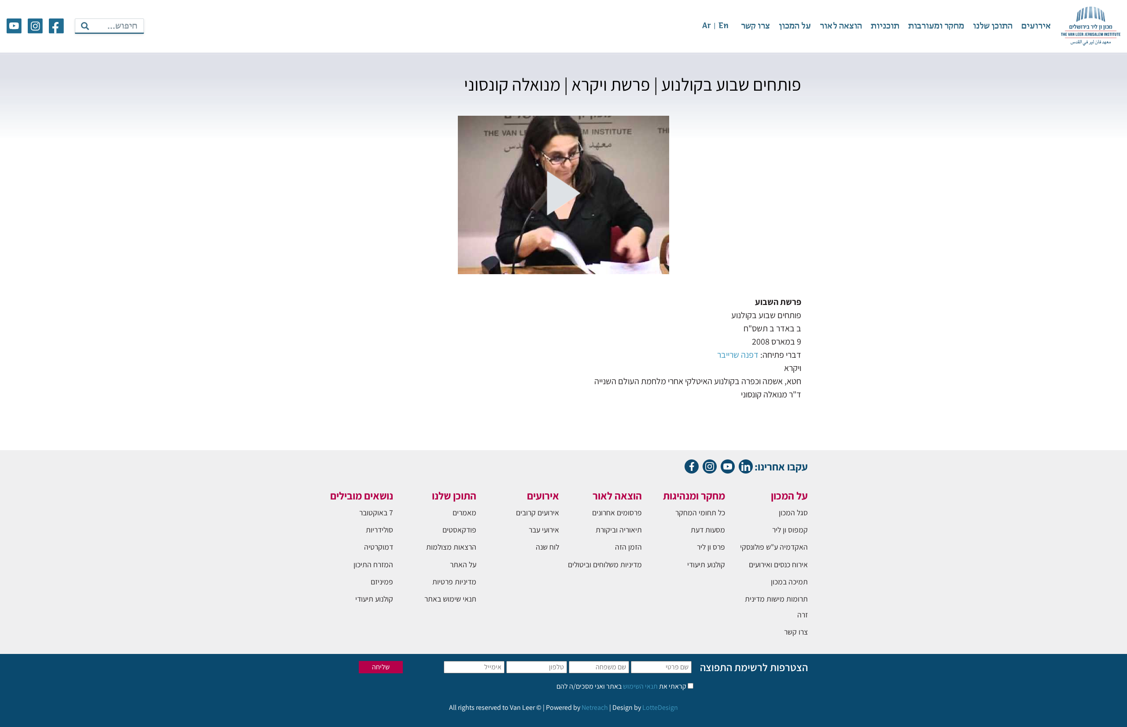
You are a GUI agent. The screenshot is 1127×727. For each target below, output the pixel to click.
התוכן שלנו (993, 26)
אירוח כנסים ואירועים (778, 564)
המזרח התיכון (373, 564)
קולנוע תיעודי (706, 564)
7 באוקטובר (376, 512)
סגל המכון (793, 512)
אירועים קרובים (537, 512)
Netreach (595, 707)
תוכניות (885, 26)
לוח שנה (547, 547)
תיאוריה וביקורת (619, 530)
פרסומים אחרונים (617, 512)
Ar (706, 26)
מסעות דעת (708, 530)
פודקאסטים (459, 530)
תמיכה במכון (789, 581)
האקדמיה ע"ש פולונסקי (774, 547)
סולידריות (379, 530)
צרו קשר (755, 26)
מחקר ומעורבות (936, 26)
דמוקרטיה (378, 547)
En (723, 26)
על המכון (795, 26)
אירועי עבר (544, 530)
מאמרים (464, 512)
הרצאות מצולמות (451, 547)
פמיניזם (382, 581)
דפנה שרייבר (738, 354)
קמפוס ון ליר (790, 530)
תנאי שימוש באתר (450, 599)
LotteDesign (660, 707)
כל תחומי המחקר (700, 512)
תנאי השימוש (640, 686)
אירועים (1036, 26)
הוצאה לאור (841, 26)
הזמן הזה (628, 547)
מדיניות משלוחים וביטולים (605, 564)
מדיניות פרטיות (454, 581)
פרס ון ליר (711, 547)
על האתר (463, 564)
